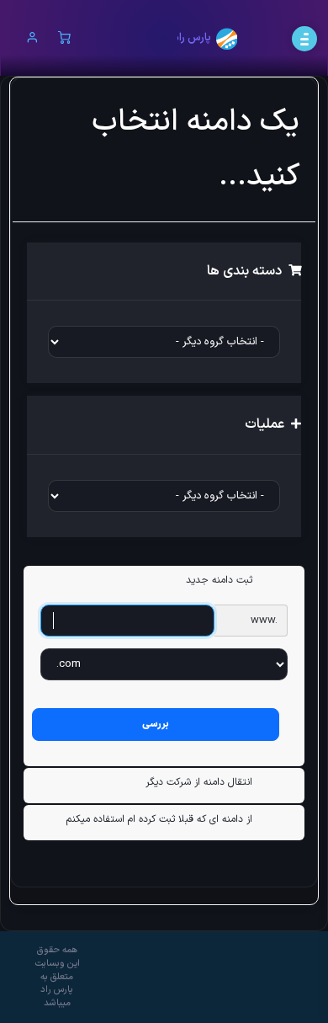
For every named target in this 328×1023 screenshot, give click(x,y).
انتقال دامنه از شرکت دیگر (198, 782)
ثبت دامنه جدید (219, 580)
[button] (32, 39)
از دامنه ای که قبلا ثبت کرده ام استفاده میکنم (159, 819)
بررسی (155, 724)
